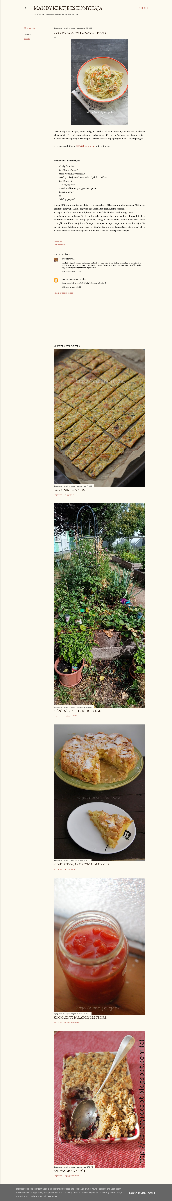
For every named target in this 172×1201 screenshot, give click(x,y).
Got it (152, 1192)
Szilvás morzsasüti (70, 1171)
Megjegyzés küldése (63, 293)
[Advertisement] (99, 319)
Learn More (137, 1192)
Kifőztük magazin (85, 146)
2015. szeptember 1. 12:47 (71, 272)
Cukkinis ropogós (69, 490)
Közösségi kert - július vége (77, 711)
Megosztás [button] (29, 28)
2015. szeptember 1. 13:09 (71, 287)
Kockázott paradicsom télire (80, 1017)
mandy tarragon (69, 279)
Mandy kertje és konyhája (68, 8)
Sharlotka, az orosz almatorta (82, 864)
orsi (63, 259)
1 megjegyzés (69, 495)
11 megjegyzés (69, 869)
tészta (27, 39)
